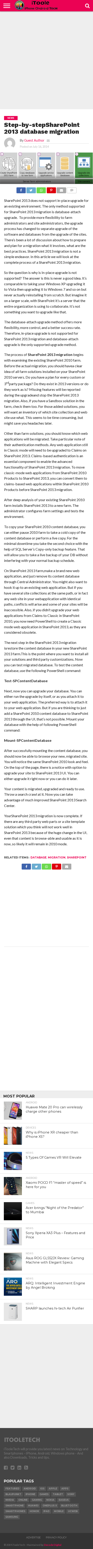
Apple (53, 1488)
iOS (42, 1488)
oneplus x (50, 1505)
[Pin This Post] (51, 189)
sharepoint (76, 857)
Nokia (50, 1499)
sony (70, 1494)
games (44, 1494)
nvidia (9, 1499)
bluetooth (69, 1505)
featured (12, 1488)
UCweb (73, 1511)
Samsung (11, 1516)
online (23, 1499)
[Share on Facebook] (21, 189)
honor (34, 1511)
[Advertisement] (46, 60)
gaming (37, 1499)
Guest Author (34, 140)
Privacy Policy (56, 1537)
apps (64, 1488)
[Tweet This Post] (31, 189)
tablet (58, 1494)
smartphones (15, 1511)
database (38, 857)
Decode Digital (52, 1544)
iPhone (30, 1494)
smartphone (14, 1505)
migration (56, 857)
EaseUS (64, 1499)
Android (30, 1488)
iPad (46, 1511)
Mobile (59, 1511)
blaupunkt (13, 1494)
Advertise (33, 1537)
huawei (33, 1505)
